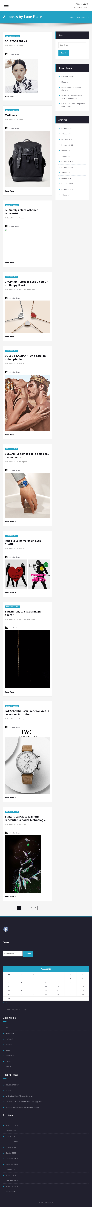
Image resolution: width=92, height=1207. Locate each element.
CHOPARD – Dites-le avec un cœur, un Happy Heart (24, 1101)
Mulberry (11, 115)
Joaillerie (22, 290)
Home (72, 17)
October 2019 (66, 195)
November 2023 (67, 128)
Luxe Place (80, 4)
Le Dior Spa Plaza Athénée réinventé (19, 1096)
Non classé (31, 290)
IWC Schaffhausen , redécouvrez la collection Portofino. (27, 712)
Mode (21, 46)
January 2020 (66, 178)
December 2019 (67, 184)
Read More (9, 96)
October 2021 (66, 156)
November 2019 (67, 189)
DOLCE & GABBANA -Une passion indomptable (22, 1107)
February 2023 (66, 139)
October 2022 (66, 150)
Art (7, 1028)
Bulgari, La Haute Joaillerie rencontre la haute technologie (25, 818)
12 (30, 907)
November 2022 (67, 145)
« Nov (5, 1002)
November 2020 (67, 167)
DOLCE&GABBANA (82, 17)
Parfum (21, 364)
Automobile (10, 1033)
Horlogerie (23, 462)
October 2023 (66, 134)
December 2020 (67, 162)
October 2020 (66, 173)
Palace (21, 218)
